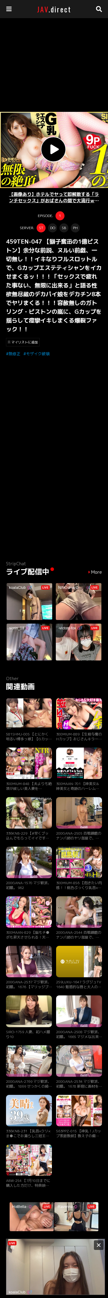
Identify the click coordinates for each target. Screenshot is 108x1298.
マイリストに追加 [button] (24, 342)
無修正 (14, 353)
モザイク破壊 (38, 353)
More (96, 572)
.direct (54, 9)
